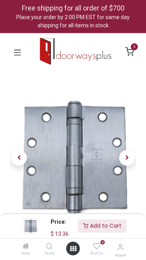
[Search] (49, 247)
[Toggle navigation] (17, 51)
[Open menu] (73, 248)
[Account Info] (120, 246)
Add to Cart (104, 226)
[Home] (25, 247)
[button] (19, 158)
